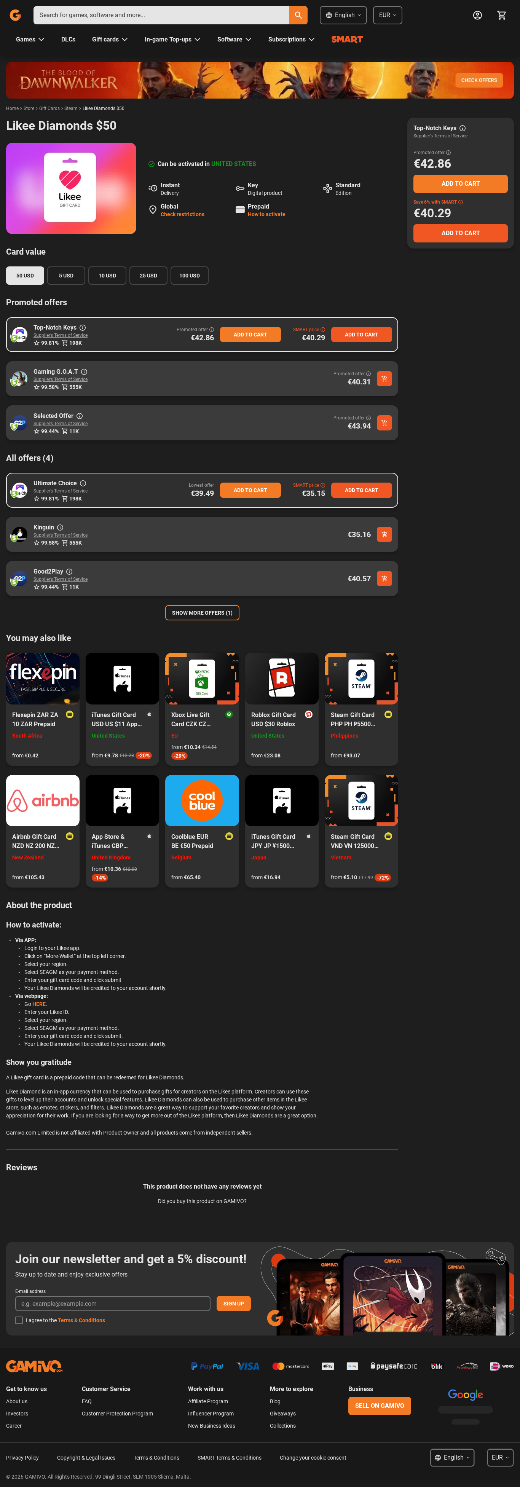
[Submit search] (298, 15)
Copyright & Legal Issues (86, 1458)
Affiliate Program (208, 1401)
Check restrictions (182, 214)
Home (12, 108)
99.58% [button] (50, 387)
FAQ (87, 1401)
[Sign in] (477, 15)
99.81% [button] (50, 343)
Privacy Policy (22, 1458)
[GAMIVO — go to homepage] (15, 15)
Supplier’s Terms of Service (60, 335)
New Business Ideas (211, 1426)
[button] (19, 334)
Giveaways (283, 1413)
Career (14, 1426)
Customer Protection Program (117, 1413)
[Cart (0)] (502, 15)
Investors (17, 1413)
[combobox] (161, 15)
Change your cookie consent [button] (313, 1458)
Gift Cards (49, 108)
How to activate (267, 214)
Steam (71, 108)
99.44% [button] (50, 431)
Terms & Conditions (81, 1320)
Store (29, 108)
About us (16, 1401)
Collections (283, 1426)
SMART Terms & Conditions (230, 1458)
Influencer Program (211, 1413)
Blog (275, 1401)
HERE (39, 1004)
